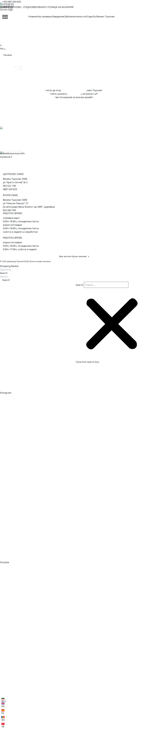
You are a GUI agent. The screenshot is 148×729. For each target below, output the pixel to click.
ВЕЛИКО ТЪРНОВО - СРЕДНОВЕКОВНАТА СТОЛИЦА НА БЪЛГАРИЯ (36, 7)
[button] (112, 326)
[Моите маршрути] (2, 25)
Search (79, 285)
